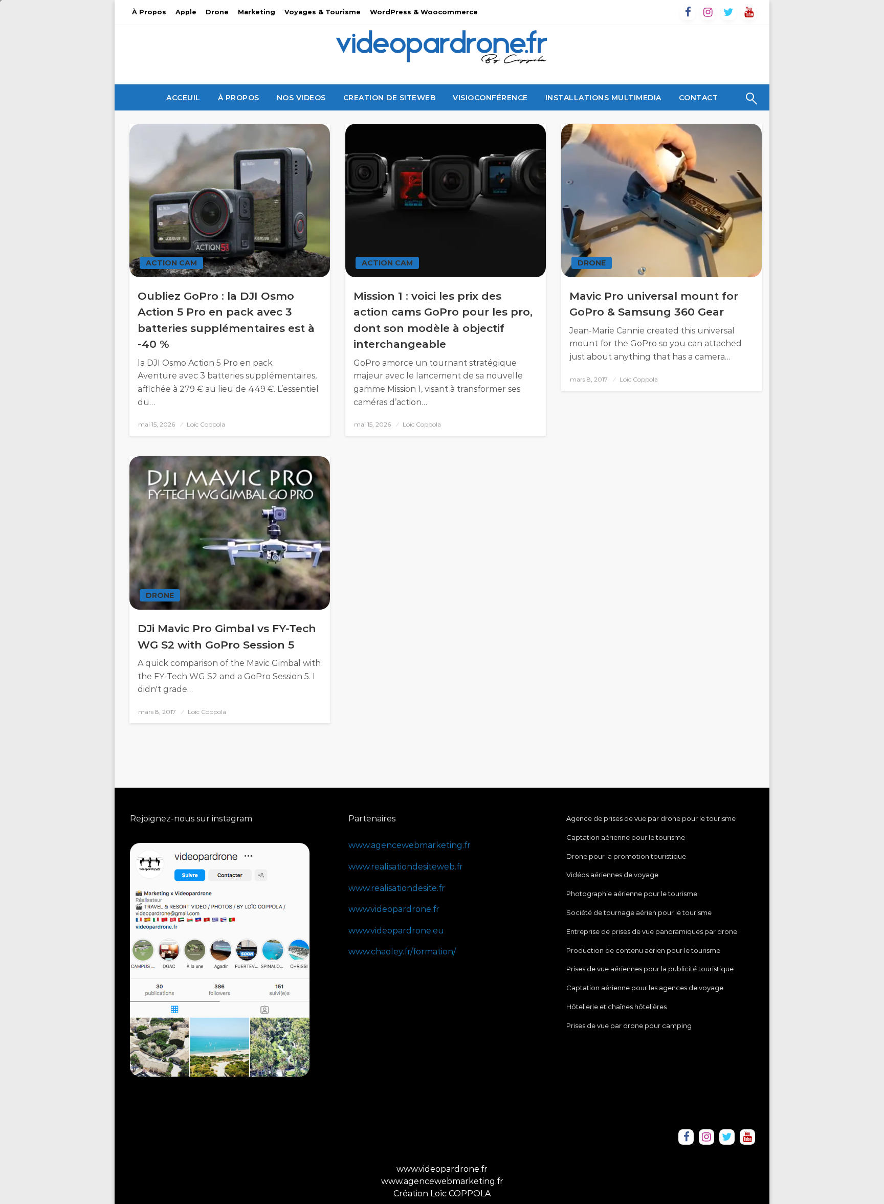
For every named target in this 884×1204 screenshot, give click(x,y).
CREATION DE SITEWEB (389, 97)
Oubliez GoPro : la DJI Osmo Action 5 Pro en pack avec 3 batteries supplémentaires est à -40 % (226, 320)
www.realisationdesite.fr (396, 888)
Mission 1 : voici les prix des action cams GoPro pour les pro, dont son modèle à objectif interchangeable (443, 320)
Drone (217, 12)
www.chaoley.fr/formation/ (402, 951)
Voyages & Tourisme (322, 12)
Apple (185, 12)
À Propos (149, 12)
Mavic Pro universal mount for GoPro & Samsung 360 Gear (653, 304)
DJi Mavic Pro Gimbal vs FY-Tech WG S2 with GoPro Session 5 (227, 636)
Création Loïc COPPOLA (442, 1193)
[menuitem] (183, 97)
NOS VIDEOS (301, 97)
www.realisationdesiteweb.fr (405, 867)
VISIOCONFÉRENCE (490, 97)
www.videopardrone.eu (396, 930)
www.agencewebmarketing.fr (409, 845)
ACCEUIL (183, 97)
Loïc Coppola (206, 424)
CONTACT (698, 97)
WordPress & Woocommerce (424, 12)
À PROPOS (238, 97)
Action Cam (171, 262)
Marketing (256, 12)
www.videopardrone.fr (393, 909)
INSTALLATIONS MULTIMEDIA (603, 97)
